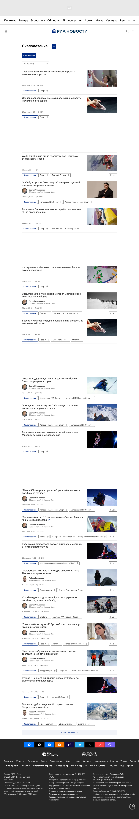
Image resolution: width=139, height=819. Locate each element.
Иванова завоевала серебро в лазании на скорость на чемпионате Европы (51, 99)
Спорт (69, 761)
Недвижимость (101, 761)
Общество (20, 761)
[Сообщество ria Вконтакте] (49, 744)
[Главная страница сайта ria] (69, 31)
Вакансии (8, 780)
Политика (8, 761)
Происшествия (57, 761)
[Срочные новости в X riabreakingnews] (100, 744)
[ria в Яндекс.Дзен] (39, 744)
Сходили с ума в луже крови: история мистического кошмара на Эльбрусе (51, 295)
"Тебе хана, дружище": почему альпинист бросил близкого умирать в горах (50, 380)
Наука (77, 761)
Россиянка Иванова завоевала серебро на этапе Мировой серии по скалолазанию (50, 433)
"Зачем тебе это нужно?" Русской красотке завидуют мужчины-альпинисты (52, 625)
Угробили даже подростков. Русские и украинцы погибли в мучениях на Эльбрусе (49, 599)
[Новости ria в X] (89, 744)
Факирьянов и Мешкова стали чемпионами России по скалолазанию (51, 268)
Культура (87, 761)
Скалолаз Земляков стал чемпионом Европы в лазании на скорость (48, 73)
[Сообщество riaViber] (110, 744)
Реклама (26, 765)
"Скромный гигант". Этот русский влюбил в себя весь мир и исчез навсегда (52, 518)
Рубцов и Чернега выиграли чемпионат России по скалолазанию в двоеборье (50, 679)
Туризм (124, 761)
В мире (44, 761)
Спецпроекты (12, 765)
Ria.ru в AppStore (79, 765)
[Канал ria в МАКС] (29, 744)
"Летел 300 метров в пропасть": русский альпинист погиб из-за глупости (51, 491)
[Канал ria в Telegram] (79, 744)
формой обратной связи (104, 800)
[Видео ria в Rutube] (69, 744)
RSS (122, 765)
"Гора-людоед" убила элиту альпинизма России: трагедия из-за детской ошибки (49, 652)
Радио (133, 761)
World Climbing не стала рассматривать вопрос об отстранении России (50, 157)
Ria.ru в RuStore (97, 765)
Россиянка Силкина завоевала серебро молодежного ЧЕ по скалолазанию (52, 210)
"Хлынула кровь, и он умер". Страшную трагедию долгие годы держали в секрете (50, 407)
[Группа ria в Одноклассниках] (59, 744)
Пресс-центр (62, 765)
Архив (130, 765)
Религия (114, 761)
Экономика (33, 761)
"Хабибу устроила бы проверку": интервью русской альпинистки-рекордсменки (51, 184)
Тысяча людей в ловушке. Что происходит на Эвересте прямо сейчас (47, 705)
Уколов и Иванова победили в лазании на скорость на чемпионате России (52, 322)
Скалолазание (35, 46)
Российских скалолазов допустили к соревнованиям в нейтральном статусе (52, 545)
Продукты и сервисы (43, 765)
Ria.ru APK (113, 765)
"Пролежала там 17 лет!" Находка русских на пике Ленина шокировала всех (50, 572)
